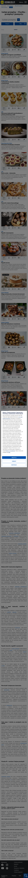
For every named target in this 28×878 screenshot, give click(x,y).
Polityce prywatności (10, 450)
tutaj (9, 452)
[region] (14, 439)
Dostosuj (14, 464)
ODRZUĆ (14, 461)
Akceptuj (14, 457)
